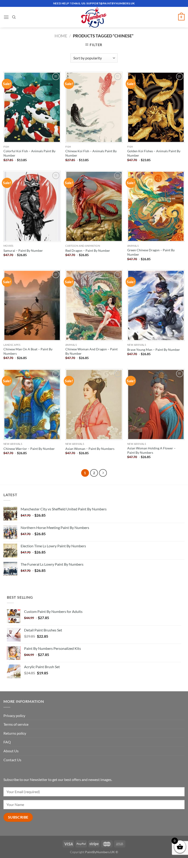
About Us (11, 751)
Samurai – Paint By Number (23, 250)
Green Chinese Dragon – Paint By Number (151, 252)
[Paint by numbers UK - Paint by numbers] (94, 17)
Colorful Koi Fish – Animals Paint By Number (29, 153)
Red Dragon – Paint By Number (87, 250)
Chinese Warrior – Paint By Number (29, 449)
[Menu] (6, 17)
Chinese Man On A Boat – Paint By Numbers (28, 351)
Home (61, 35)
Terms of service (15, 724)
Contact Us (12, 760)
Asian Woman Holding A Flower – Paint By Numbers (151, 450)
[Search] (14, 17)
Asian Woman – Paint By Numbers (89, 449)
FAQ (7, 742)
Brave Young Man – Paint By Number (153, 350)
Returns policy (14, 733)
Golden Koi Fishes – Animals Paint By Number (153, 153)
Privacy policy (14, 715)
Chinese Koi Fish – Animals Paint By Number (91, 153)
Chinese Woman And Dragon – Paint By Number (91, 351)
